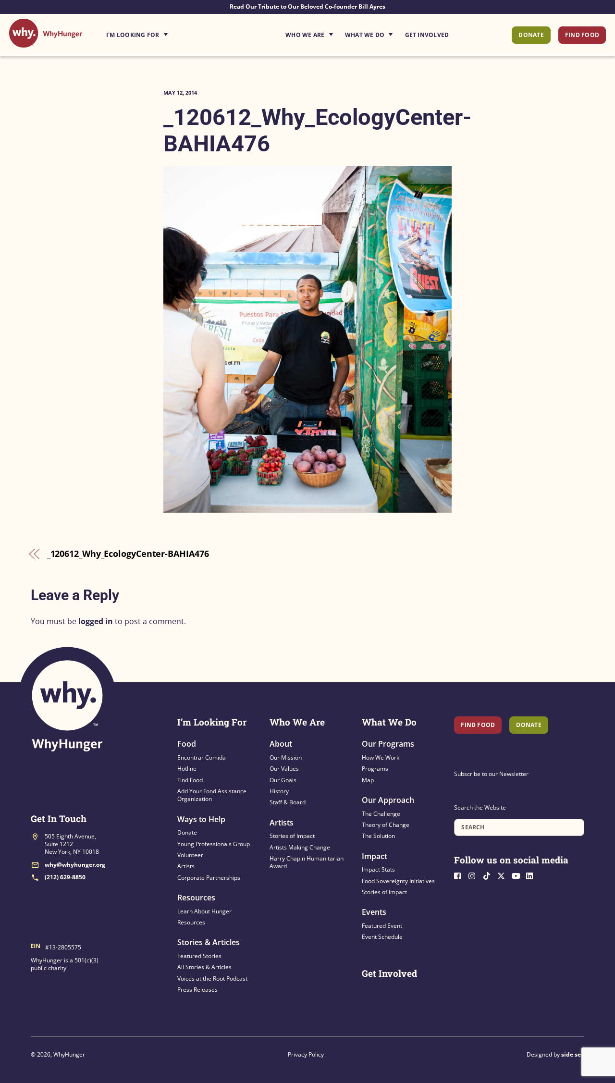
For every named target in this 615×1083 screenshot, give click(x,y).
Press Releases (197, 989)
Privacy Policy (306, 1054)
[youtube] (518, 875)
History (279, 791)
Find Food (582, 35)
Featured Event (382, 926)
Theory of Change (385, 825)
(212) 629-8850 (65, 877)
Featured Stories (199, 956)
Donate (530, 35)
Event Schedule (382, 937)
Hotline (187, 768)
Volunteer (190, 855)
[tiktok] (489, 875)
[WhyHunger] (45, 42)
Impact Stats (378, 869)
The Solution (378, 836)
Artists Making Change (300, 847)
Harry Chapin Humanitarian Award (307, 862)
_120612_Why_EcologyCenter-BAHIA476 (128, 553)
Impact (374, 856)
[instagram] (474, 875)
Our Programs (388, 743)
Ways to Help (201, 819)
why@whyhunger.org (75, 865)
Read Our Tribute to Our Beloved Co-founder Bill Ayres (307, 6)
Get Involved (427, 35)
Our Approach (388, 800)
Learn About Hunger (204, 911)
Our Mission (286, 757)
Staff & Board (288, 802)
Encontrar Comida (201, 757)
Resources (196, 897)
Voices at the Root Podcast (212, 978)
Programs (375, 768)
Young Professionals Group (213, 844)
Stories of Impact (292, 836)
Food (186, 743)
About (281, 743)
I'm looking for (163, 32)
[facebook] (460, 875)
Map (368, 780)
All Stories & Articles (204, 967)
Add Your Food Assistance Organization (211, 795)
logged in (95, 621)
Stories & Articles (208, 942)
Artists (186, 866)
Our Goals (283, 780)
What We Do (364, 35)
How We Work (380, 757)
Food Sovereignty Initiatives (398, 881)
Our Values (284, 768)
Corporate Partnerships (208, 878)
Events (374, 912)
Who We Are (304, 35)
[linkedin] (532, 875)
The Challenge (381, 814)
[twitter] (503, 875)
